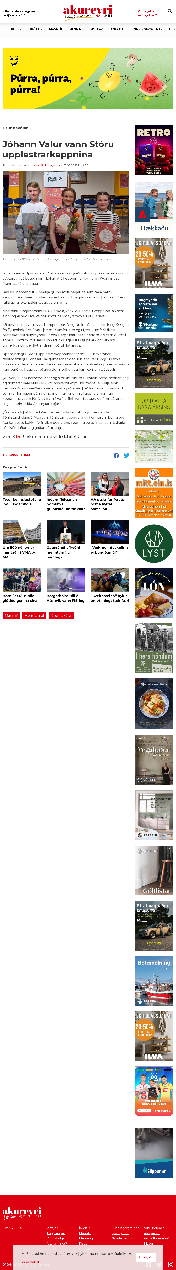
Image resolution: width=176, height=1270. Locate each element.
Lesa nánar (30, 1261)
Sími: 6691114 (12, 1228)
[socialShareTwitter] (126, 456)
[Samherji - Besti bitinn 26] (154, 704)
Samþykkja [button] (146, 1257)
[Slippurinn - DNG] (154, 1154)
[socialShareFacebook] (116, 456)
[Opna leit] (170, 11)
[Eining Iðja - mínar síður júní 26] (154, 493)
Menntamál (34, 616)
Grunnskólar (61, 616)
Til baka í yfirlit (17, 455)
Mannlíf (11, 616)
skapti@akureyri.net (46, 165)
